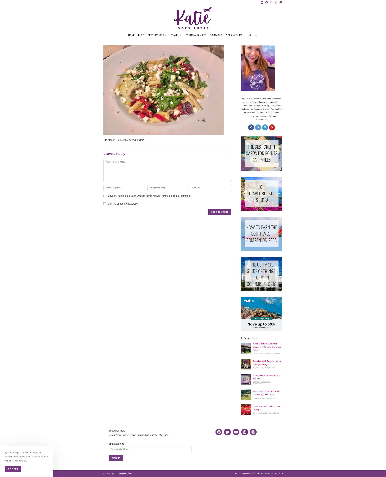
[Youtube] (236, 432)
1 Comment (270, 398)
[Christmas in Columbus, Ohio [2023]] (246, 409)
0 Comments (275, 353)
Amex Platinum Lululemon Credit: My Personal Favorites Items (267, 347)
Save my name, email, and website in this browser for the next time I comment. (149, 196)
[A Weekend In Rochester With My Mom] (246, 379)
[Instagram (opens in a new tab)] (276, 2)
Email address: (117, 444)
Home (237, 473)
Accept (13, 469)
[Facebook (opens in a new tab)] (267, 2)
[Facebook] (251, 127)
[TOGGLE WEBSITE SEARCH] (250, 35)
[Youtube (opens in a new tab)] (280, 2)
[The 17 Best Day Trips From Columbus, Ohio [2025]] (246, 394)
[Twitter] (227, 432)
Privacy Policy (257, 473)
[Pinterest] (272, 127)
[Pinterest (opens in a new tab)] (272, 2)
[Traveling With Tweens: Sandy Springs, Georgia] (246, 364)
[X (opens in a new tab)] (262, 2)
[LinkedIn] (265, 127)
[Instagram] (258, 127)
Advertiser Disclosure (274, 473)
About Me (246, 473)
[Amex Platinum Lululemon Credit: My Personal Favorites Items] (246, 348)
